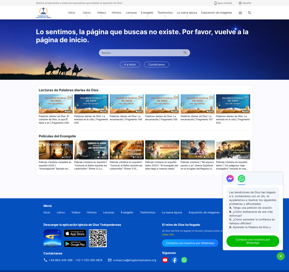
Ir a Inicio (130, 64)
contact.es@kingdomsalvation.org (134, 260)
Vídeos (101, 12)
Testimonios (165, 12)
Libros (87, 12)
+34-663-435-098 (61, 260)
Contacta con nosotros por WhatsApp (190, 243)
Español (247, 3)
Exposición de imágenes (216, 12)
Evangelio (147, 12)
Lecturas (131, 12)
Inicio (71, 12)
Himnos (116, 12)
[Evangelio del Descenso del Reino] (45, 12)
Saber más (168, 234)
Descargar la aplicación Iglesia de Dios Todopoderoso (82, 224)
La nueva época (187, 12)
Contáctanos (157, 64)
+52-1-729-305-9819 (88, 260)
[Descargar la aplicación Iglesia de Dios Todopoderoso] (52, 238)
